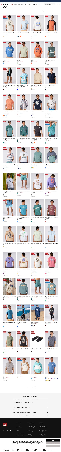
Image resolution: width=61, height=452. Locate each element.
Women (29, 4)
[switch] (27, 450)
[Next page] (35, 387)
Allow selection (53, 443)
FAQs (18, 430)
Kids (39, 4)
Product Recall (19, 427)
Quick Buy (9, 56)
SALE (12, 4)
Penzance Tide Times (42, 435)
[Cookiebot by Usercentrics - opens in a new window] (6, 450)
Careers (29, 430)
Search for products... (48, 4)
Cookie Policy (30, 433)
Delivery (18, 426)
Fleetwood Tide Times (43, 430)
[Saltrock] (4, 4)
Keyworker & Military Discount (22, 435)
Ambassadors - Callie (31, 429)
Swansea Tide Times (42, 437)
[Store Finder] (57, 4)
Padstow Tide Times (42, 433)
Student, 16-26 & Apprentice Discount (20, 433)
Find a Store (19, 425)
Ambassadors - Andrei (32, 427)
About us (29, 425)
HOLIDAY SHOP (20, 4)
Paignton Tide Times (42, 434)
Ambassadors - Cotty (31, 426)
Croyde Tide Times (42, 426)
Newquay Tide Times (42, 431)
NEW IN (15, 4)
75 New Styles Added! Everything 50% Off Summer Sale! (30, 1)
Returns (18, 429)
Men (25, 4)
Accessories (34, 4)
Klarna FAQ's (30, 435)
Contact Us (18, 431)
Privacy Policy (30, 434)
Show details (49, 450)
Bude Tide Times (42, 425)
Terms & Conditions (31, 431)
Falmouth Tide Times (42, 429)
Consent (53, 440)
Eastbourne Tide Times (43, 427)
